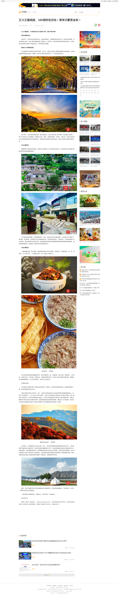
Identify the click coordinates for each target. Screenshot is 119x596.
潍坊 (95, 90)
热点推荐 (84, 52)
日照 (87, 92)
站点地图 (60, 585)
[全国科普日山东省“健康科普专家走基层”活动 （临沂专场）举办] (95, 150)
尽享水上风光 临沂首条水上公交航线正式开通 (84, 64)
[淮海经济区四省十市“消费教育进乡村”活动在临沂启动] (25, 556)
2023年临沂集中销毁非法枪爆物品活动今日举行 (49, 541)
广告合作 (71, 585)
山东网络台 (109, 1)
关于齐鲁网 (48, 585)
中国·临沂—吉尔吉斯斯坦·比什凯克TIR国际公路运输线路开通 (84, 133)
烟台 (92, 90)
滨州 (98, 92)
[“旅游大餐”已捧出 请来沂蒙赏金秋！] (95, 71)
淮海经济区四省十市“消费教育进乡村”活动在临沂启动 (51, 553)
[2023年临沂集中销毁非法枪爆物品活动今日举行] (25, 544)
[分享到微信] (96, 25)
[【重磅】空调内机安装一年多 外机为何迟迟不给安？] (84, 150)
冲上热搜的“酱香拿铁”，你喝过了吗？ (91, 287)
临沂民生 (35, 12)
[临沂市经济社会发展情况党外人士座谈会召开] (84, 71)
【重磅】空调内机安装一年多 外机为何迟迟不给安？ (84, 155)
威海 (84, 92)
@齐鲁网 (25, 504)
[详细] (33, 545)
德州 (92, 92)
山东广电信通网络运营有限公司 (62, 593)
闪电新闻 (105, 1)
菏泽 (81, 95)
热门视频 (84, 121)
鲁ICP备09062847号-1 (42, 589)
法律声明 (65, 585)
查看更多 (46, 575)
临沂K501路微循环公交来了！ (89, 290)
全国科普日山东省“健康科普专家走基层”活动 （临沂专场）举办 (95, 155)
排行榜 (83, 267)
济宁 (98, 90)
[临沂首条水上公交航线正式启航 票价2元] (84, 161)
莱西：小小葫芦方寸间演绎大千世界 (87, 241)
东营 (89, 90)
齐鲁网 (3, 1)
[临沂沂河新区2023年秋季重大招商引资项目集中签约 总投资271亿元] (95, 139)
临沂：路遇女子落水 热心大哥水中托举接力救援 (95, 64)
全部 (76, 12)
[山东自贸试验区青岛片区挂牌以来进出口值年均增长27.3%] (90, 217)
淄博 (84, 90)
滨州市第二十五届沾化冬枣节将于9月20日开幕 (90, 208)
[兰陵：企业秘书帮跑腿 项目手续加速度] (95, 161)
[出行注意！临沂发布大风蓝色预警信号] (25, 567)
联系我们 (54, 585)
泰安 (81, 92)
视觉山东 (84, 191)
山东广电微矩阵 (115, 1)
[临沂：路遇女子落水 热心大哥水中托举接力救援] (95, 60)
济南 (81, 90)
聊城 (95, 92)
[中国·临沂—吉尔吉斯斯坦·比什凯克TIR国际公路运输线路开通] (84, 128)
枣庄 (87, 90)
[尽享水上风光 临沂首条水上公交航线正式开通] (84, 60)
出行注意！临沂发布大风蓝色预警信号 (46, 565)
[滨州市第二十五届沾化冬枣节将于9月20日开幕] (90, 200)
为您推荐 (23, 536)
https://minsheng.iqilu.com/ (43, 502)
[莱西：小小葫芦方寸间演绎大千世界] (90, 234)
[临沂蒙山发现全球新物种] (95, 128)
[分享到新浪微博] (99, 25)
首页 (102, 1)
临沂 (29, 12)
